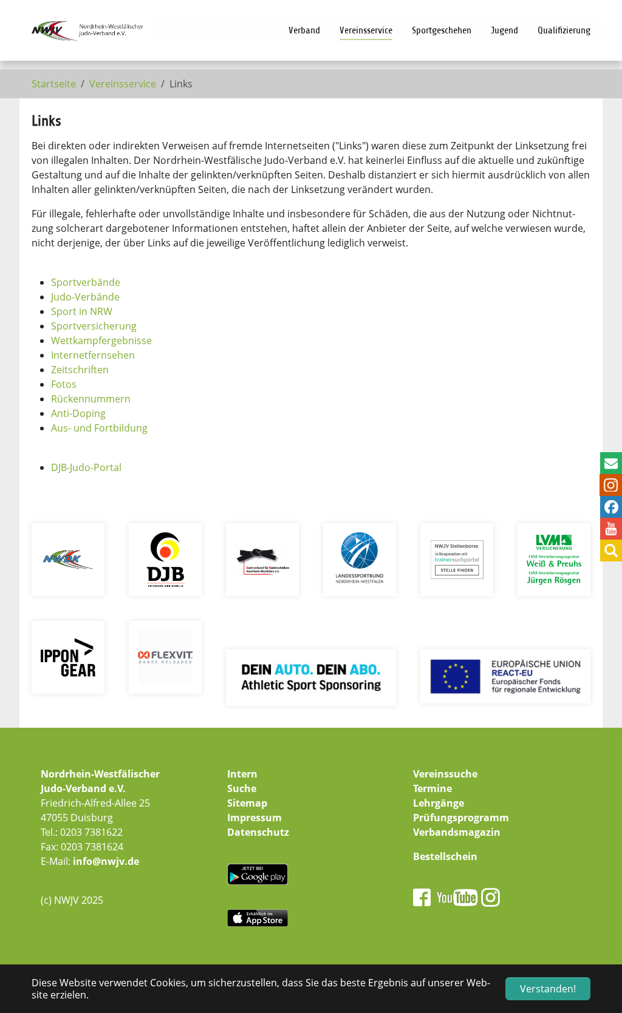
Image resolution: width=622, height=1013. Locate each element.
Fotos (64, 384)
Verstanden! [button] (548, 988)
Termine (432, 788)
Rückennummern (91, 398)
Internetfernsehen (93, 355)
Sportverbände (85, 282)
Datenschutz (258, 832)
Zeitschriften (80, 369)
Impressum (254, 817)
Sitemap (247, 803)
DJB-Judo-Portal (86, 467)
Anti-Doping (78, 413)
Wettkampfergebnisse (101, 340)
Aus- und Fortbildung (99, 428)
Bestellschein (445, 856)
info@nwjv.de (106, 861)
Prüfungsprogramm (461, 817)
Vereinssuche (445, 774)
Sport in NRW (81, 311)
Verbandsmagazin (457, 832)
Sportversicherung (94, 326)
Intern (242, 774)
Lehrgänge (438, 803)
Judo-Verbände (85, 296)
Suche (241, 788)
